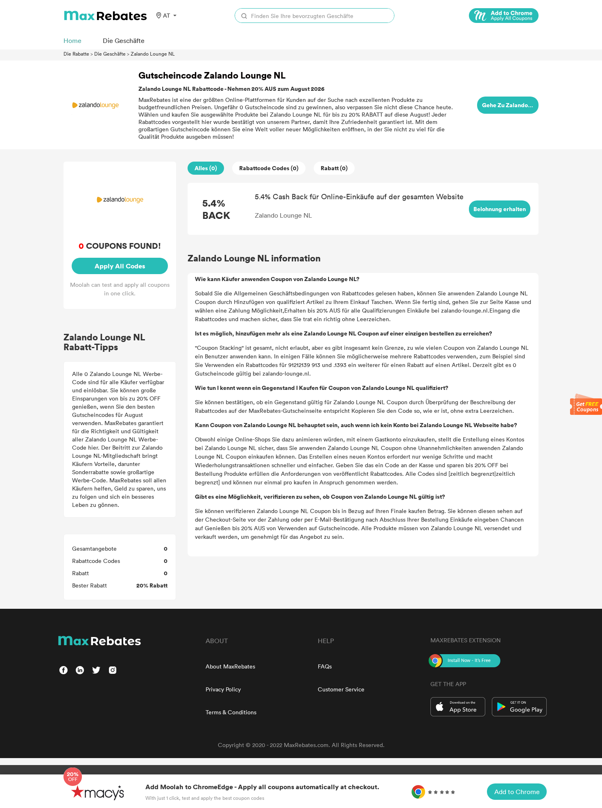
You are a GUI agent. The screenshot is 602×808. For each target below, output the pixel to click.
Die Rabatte (76, 53)
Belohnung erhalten (499, 209)
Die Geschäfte (110, 53)
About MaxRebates (230, 666)
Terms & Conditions (231, 712)
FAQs (325, 666)
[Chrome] (504, 15)
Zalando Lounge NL (153, 53)
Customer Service (341, 689)
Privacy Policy (223, 689)
